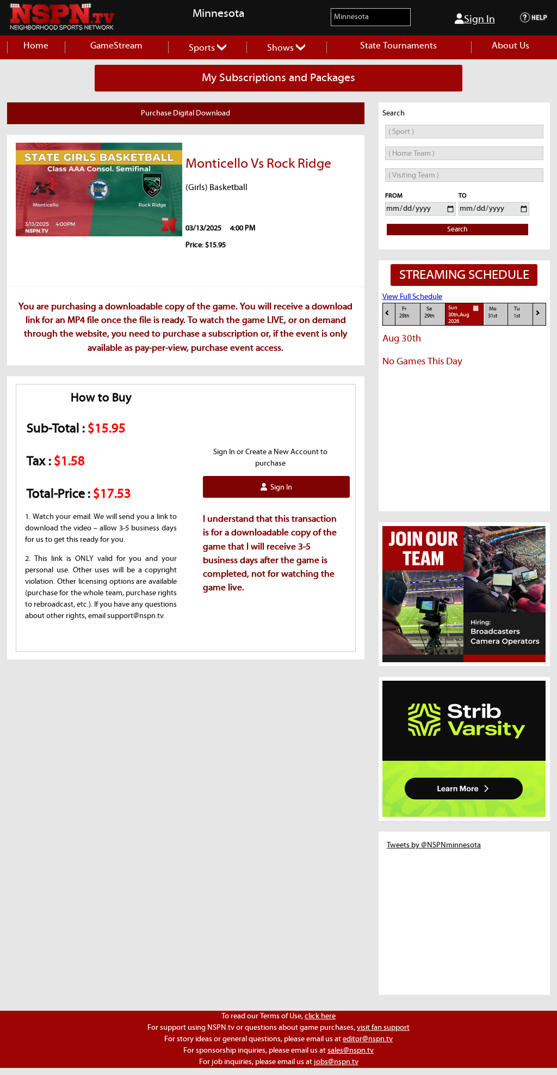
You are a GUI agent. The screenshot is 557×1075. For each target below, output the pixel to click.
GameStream (116, 46)
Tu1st (516, 312)
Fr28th (404, 312)
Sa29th (429, 312)
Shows (281, 48)
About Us (510, 46)
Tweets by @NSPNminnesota (434, 845)
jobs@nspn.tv (336, 1062)
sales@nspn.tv (350, 1050)
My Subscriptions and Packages (278, 77)
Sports (203, 48)
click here (320, 1016)
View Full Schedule (412, 296)
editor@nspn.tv (368, 1039)
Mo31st (492, 312)
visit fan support (383, 1027)
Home (35, 46)
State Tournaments (398, 46)
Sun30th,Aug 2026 (458, 315)
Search (457, 229)
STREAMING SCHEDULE (464, 275)
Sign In (479, 19)
